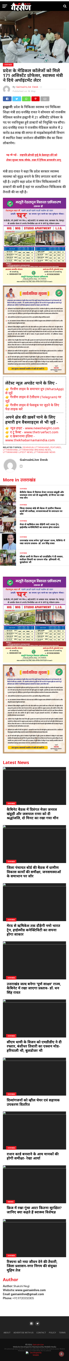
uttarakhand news (44, 452)
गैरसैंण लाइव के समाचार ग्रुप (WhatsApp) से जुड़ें (34, 391)
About (7, 1332)
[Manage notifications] (61, 1353)
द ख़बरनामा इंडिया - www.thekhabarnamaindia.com (30, 438)
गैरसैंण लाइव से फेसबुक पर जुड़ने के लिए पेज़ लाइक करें (32, 407)
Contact (41, 1332)
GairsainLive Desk (27, 86)
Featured (55, 447)
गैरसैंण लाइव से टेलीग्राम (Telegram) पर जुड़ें (33, 399)
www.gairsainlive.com (30, 1290)
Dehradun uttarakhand (36, 447)
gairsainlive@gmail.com (27, 1294)
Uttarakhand (10, 450)
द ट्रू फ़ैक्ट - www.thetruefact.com (34, 432)
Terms (62, 1332)
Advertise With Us (23, 1332)
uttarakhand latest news (18, 452)
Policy (52, 1332)
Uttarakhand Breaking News (35, 450)
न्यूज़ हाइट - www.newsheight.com (34, 428)
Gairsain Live (38, 1344)
